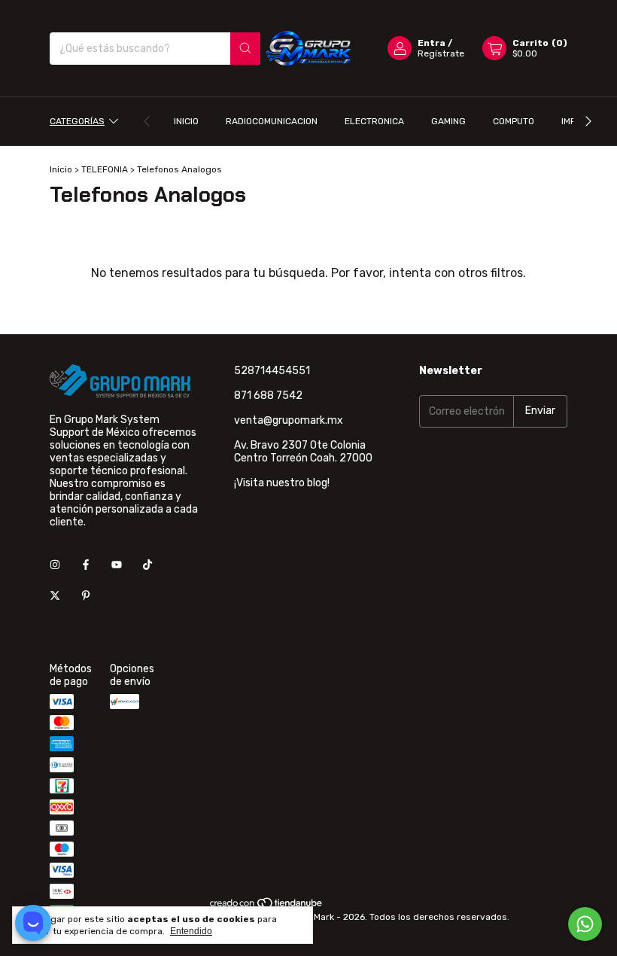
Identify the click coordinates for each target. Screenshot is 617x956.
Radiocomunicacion (272, 121)
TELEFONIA (104, 169)
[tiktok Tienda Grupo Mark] (147, 565)
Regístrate (441, 53)
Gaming (448, 121)
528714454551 (272, 370)
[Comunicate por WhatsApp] (585, 924)
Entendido (191, 931)
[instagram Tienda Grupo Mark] (55, 565)
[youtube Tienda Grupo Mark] (116, 565)
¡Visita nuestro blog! (282, 482)
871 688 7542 (268, 395)
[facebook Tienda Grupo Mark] (86, 565)
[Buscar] (245, 48)
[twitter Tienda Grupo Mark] (55, 595)
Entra (431, 43)
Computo (513, 121)
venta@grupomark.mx (288, 420)
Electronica (374, 121)
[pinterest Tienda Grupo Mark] (86, 595)
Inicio (186, 121)
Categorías (77, 121)
